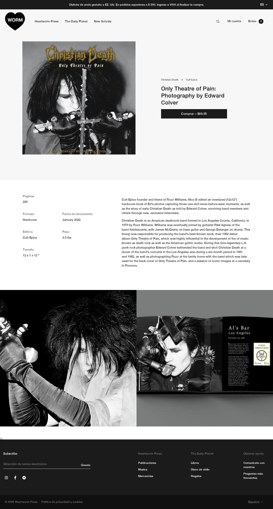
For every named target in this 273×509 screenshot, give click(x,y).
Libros (195, 462)
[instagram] (6, 477)
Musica (142, 469)
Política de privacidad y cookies (62, 501)
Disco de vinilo (200, 469)
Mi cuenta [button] (234, 21)
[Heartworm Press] (15, 21)
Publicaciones (147, 462)
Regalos (196, 476)
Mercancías (145, 476)
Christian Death (169, 79)
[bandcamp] (24, 477)
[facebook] (15, 477)
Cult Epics (191, 79)
